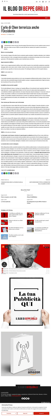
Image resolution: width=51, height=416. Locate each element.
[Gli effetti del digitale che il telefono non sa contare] (4, 229)
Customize (9, 413)
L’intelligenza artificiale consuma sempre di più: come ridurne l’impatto (16, 214)
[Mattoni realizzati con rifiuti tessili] (4, 222)
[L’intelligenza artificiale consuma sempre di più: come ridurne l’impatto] (4, 215)
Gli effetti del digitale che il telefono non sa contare (16, 228)
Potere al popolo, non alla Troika (8, 197)
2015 (9, 23)
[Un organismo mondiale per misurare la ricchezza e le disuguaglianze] (30, 229)
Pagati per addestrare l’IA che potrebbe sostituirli (42, 213)
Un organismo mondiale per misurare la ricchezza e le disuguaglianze (41, 229)
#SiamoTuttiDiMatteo (32, 197)
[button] (3, 1)
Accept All (41, 413)
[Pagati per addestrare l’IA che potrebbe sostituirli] (30, 215)
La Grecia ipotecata (5, 201)
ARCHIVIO (6, 23)
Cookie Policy (5, 410)
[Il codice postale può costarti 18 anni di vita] (30, 222)
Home (2, 23)
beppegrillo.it (4, 34)
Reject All (25, 413)
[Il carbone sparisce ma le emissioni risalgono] (4, 236)
